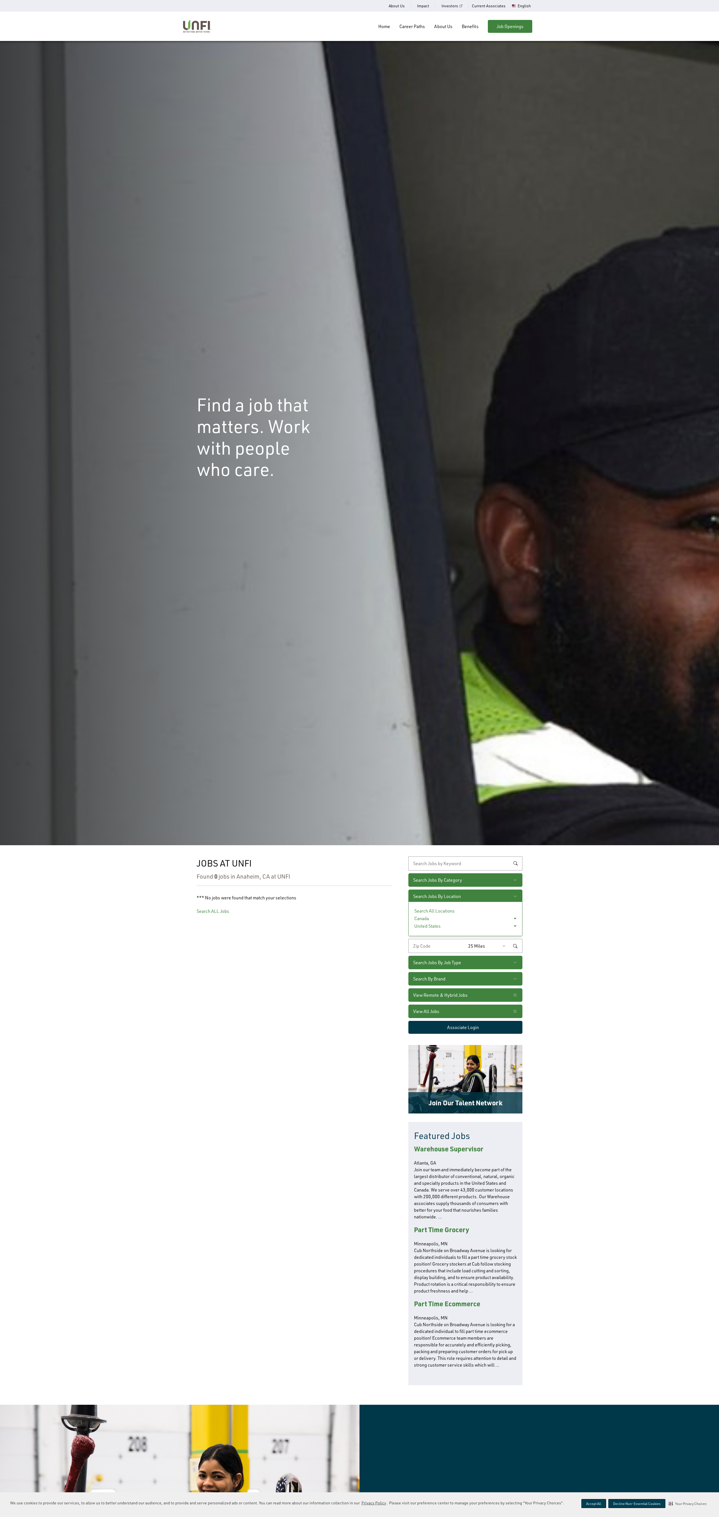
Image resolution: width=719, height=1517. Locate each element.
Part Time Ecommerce (447, 1303)
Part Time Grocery (441, 1229)
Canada (421, 918)
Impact (423, 5)
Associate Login (463, 1027)
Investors (450, 5)
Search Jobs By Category (437, 880)
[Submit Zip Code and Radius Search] (515, 946)
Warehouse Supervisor (448, 1148)
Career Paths (412, 26)
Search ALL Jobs (213, 911)
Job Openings (510, 26)
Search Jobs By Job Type (437, 962)
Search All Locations (434, 911)
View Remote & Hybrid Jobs (440, 995)
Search (515, 863)
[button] (688, 1503)
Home (384, 26)
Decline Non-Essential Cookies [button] (637, 1504)
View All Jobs (426, 1011)
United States (427, 926)
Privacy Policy (373, 1502)
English (524, 6)
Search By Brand (429, 979)
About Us (397, 5)
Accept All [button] (593, 1504)
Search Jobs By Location (437, 896)
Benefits (470, 26)
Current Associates (489, 5)
